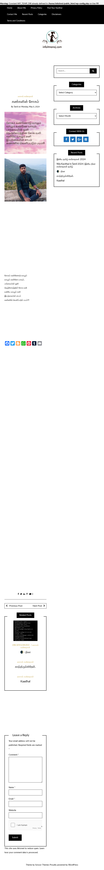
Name (12, 787)
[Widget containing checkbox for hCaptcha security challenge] (25, 825)
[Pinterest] (86, 139)
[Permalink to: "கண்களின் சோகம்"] (25, 133)
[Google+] (79, 139)
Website (12, 810)
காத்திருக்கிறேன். (25, 666)
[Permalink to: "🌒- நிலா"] (25, 631)
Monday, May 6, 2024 (30, 107)
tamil (16, 107)
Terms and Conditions (16, 21)
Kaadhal (25, 681)
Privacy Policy (36, 8)
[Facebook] (66, 139)
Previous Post (15, 606)
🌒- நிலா (25, 652)
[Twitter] (73, 139)
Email (12, 799)
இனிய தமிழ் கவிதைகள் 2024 (71, 159)
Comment (14, 755)
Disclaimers (56, 14)
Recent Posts (27, 14)
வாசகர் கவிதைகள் (25, 96)
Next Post (37, 606)
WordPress (73, 865)
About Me (21, 8)
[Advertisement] (25, 77)
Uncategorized (21, 645)
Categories (42, 14)
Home (9, 8)
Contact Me (12, 14)
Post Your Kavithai (54, 8)
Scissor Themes (42, 865)
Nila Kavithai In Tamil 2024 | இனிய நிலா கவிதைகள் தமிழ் (76, 165)
